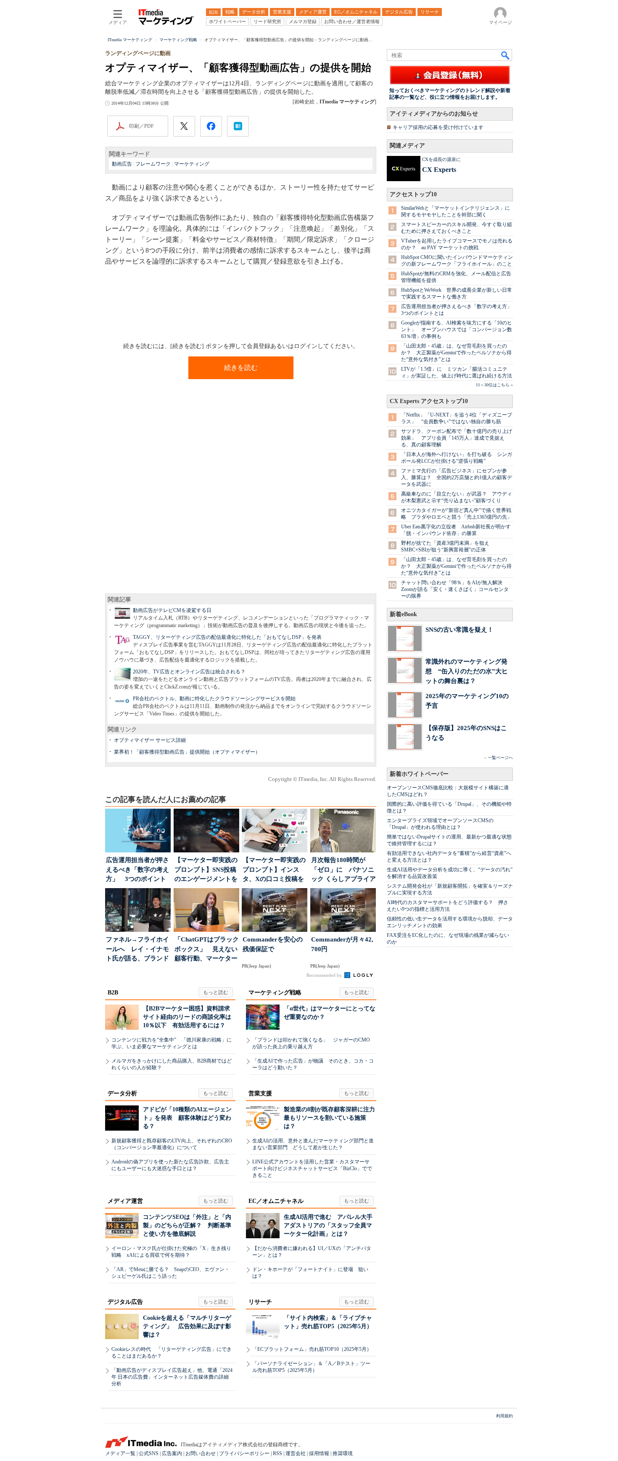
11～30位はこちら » (494, 384)
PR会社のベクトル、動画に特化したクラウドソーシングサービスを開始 (214, 698)
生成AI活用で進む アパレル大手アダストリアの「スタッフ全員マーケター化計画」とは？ (328, 1225)
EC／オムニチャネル (276, 1201)
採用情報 (319, 1453)
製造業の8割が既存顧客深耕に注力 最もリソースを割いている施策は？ (332, 1117)
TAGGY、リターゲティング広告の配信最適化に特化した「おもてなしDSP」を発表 (227, 637)
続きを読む (241, 367)
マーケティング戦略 (274, 992)
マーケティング (191, 164)
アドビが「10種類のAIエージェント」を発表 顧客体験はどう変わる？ (187, 1117)
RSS (277, 1453)
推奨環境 (343, 1453)
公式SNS (148, 1453)
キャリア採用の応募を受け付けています (438, 127)
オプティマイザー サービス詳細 (150, 740)
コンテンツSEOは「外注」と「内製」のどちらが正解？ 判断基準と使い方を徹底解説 (187, 1225)
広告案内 (172, 1453)
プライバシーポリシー (244, 1453)
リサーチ (260, 1302)
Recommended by (324, 975)
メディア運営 (125, 1201)
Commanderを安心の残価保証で (273, 944)
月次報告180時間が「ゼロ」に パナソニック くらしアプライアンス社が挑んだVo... (343, 870)
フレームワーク (153, 164)
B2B (113, 992)
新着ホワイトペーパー (419, 774)
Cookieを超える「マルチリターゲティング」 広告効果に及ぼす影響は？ (187, 1326)
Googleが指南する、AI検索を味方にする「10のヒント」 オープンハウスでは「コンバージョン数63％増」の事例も (456, 329)
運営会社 (295, 1453)
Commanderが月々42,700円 (342, 944)
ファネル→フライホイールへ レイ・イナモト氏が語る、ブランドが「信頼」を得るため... (137, 949)
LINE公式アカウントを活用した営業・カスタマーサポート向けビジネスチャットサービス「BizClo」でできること (312, 1168)
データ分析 (122, 1093)
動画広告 (122, 164)
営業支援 (260, 1093)
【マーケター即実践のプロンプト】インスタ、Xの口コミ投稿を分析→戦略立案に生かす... (274, 870)
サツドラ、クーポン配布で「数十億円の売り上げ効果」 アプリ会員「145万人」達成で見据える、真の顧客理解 (456, 438)
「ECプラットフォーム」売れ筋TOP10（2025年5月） (312, 1349)
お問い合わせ (200, 1453)
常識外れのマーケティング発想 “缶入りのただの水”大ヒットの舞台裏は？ (466, 671)
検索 (505, 55)
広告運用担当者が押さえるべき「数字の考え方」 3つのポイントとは (137, 870)
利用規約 (504, 1416)
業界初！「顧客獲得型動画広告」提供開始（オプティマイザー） (187, 752)
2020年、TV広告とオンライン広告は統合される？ (189, 672)
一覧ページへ (500, 757)
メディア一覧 (120, 1453)
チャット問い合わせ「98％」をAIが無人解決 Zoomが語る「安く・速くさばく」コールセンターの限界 (455, 589)
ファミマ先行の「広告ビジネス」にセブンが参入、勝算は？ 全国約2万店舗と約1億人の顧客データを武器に (456, 477)
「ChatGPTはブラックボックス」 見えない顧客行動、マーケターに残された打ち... (206, 949)
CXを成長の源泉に (441, 159)
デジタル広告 (125, 1302)
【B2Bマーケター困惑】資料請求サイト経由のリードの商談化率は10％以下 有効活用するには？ (187, 1017)
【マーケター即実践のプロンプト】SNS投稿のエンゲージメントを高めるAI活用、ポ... (206, 870)
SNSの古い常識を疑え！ (459, 629)
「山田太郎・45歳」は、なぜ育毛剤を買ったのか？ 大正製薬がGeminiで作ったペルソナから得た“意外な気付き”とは (456, 352)
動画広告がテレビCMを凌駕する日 (172, 610)
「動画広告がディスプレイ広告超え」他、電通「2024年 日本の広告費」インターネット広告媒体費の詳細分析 (171, 1377)
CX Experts (439, 169)
